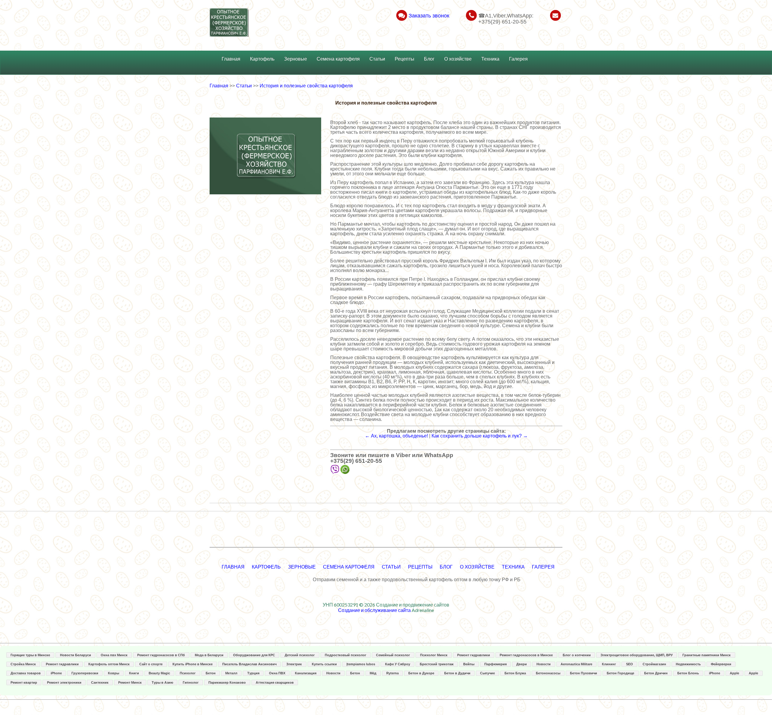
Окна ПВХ (277, 673)
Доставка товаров (26, 673)
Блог (429, 59)
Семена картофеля (338, 59)
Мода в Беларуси (209, 655)
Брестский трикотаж (437, 664)
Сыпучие (487, 673)
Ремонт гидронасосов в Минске (526, 655)
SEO (629, 664)
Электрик (294, 664)
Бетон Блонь (688, 673)
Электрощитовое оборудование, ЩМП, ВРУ (636, 655)
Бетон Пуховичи (583, 673)
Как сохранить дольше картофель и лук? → (480, 435)
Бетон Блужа (515, 673)
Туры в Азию (162, 682)
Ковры (113, 673)
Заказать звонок (429, 16)
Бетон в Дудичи (457, 673)
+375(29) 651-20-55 (356, 461)
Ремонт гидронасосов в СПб (161, 655)
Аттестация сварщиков (275, 682)
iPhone (56, 673)
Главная (231, 59)
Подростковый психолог (345, 655)
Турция (253, 673)
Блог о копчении (577, 655)
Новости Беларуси (75, 655)
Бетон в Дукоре (421, 673)
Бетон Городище (620, 673)
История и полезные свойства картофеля (306, 85)
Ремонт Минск (130, 682)
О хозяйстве (458, 59)
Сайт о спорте (151, 664)
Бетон (211, 673)
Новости (543, 664)
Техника (490, 59)
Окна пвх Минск (114, 655)
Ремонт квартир (24, 682)
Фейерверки (721, 664)
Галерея (518, 59)
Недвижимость (688, 664)
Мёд (373, 673)
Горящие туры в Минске (30, 655)
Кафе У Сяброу (397, 664)
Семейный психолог (393, 655)
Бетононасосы (548, 673)
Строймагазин (654, 664)
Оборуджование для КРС (254, 655)
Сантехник (100, 682)
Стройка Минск (23, 664)
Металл (231, 673)
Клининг (609, 664)
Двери (521, 664)
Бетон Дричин (656, 673)
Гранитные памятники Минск (706, 655)
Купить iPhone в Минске (192, 664)
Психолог (188, 673)
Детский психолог (300, 655)
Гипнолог (191, 682)
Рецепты (404, 59)
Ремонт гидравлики (473, 655)
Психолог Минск (434, 655)
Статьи (377, 59)
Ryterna (392, 673)
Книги (134, 673)
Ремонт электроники (64, 682)
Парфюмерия (495, 664)
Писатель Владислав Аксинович (249, 664)
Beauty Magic (159, 673)
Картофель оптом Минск (109, 664)
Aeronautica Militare (576, 664)
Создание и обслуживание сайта (374, 610)
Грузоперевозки (84, 673)
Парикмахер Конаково (227, 682)
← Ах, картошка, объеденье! (396, 435)
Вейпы (468, 664)
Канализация (305, 673)
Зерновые (295, 59)
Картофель (262, 59)
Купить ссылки (324, 664)
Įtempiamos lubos (360, 664)
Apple (734, 673)
